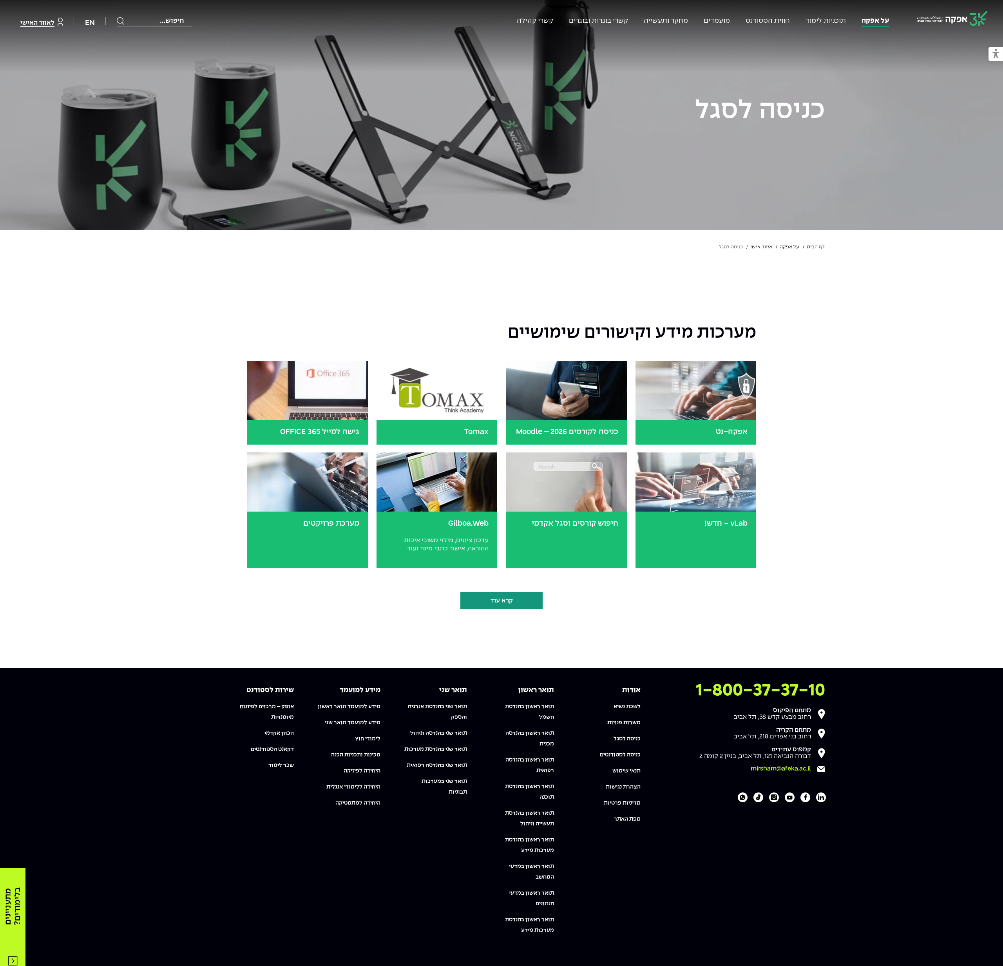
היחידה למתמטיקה (357, 803)
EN (90, 23)
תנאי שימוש (626, 771)
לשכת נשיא (627, 706)
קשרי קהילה (535, 21)
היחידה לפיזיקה (362, 771)
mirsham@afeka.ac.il (781, 769)
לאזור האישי (37, 23)
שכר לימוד (281, 765)
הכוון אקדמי (279, 733)
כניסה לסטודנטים (620, 755)
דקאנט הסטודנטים (272, 749)
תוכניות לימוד (826, 21)
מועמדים (717, 21)
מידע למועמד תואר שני (352, 722)
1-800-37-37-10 (760, 690)
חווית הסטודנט (768, 21)
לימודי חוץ (367, 739)
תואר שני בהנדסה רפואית (437, 765)
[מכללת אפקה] (952, 20)
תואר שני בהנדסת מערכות (435, 749)
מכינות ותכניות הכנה (355, 755)
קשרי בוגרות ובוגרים (598, 21)
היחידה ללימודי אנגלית (353, 787)
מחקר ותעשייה (666, 21)
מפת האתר (627, 819)
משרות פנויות (624, 722)
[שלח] (121, 21)
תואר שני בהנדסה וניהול (438, 733)
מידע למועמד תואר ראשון (349, 706)
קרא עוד (502, 601)
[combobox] (154, 21)
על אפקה (875, 21)
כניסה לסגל (760, 110)
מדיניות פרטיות (622, 803)
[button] (996, 54)
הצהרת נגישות (623, 787)
